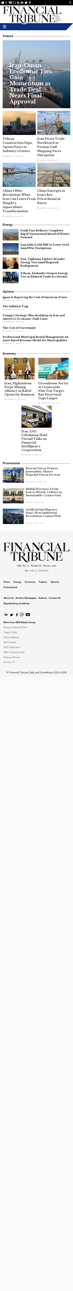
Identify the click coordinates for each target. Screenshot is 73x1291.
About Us (6, 2)
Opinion (54, 582)
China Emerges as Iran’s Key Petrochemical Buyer (51, 197)
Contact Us (10, 2)
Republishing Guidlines (17, 603)
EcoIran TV (9, 662)
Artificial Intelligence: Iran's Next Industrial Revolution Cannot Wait (43, 513)
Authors (42, 597)
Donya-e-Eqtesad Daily (15, 627)
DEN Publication (12, 647)
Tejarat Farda (10, 632)
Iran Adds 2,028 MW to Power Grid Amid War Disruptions (44, 246)
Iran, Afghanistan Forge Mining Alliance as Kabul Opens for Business (19, 388)
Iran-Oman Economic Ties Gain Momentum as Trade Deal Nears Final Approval (30, 83)
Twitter (26, 2)
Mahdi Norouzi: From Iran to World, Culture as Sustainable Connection (44, 492)
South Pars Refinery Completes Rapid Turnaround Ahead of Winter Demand (45, 234)
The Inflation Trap (15, 306)
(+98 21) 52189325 (38, 570)
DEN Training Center (14, 652)
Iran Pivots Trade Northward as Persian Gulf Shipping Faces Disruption (51, 147)
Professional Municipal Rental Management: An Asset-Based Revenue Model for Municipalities (36, 338)
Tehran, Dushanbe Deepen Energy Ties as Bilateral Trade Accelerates (44, 275)
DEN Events (10, 642)
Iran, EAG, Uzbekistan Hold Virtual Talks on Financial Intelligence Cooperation (34, 441)
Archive (14, 2)
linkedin (22, 2)
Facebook (30, 2)
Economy (30, 582)
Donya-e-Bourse (12, 657)
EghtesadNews (11, 637)
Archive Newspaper (25, 597)
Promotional (10, 587)
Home (2, 2)
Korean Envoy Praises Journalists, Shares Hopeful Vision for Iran (43, 471)
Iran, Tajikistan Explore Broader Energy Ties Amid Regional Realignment (42, 262)
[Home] (32, 14)
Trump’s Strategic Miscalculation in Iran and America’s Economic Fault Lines (34, 317)
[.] (6, 614)
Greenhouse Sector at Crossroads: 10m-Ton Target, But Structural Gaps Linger (53, 390)
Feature (43, 582)
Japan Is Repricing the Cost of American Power (35, 297)
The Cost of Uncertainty (19, 327)
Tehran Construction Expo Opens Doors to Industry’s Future (17, 145)
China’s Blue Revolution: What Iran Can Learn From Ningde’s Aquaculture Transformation (19, 201)
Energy (17, 582)
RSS (18, 2)
